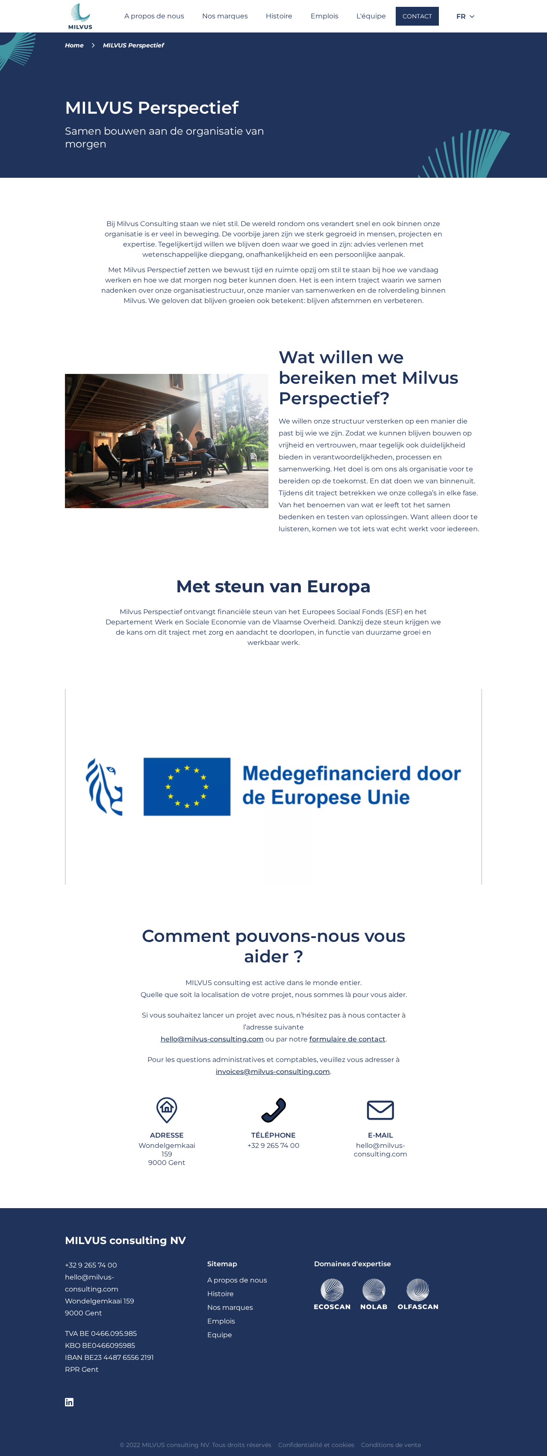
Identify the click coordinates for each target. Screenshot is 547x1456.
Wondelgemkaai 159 (99, 1301)
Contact (417, 16)
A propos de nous (154, 16)
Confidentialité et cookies (316, 1445)
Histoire (279, 16)
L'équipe (371, 16)
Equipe (219, 1335)
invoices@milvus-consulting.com (273, 1072)
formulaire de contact (347, 1039)
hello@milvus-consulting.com (212, 1039)
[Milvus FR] (80, 16)
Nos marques (225, 16)
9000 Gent (83, 1313)
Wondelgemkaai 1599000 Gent (166, 1154)
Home (74, 45)
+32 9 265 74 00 (273, 1145)
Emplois (324, 16)
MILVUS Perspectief (133, 45)
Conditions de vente (391, 1445)
